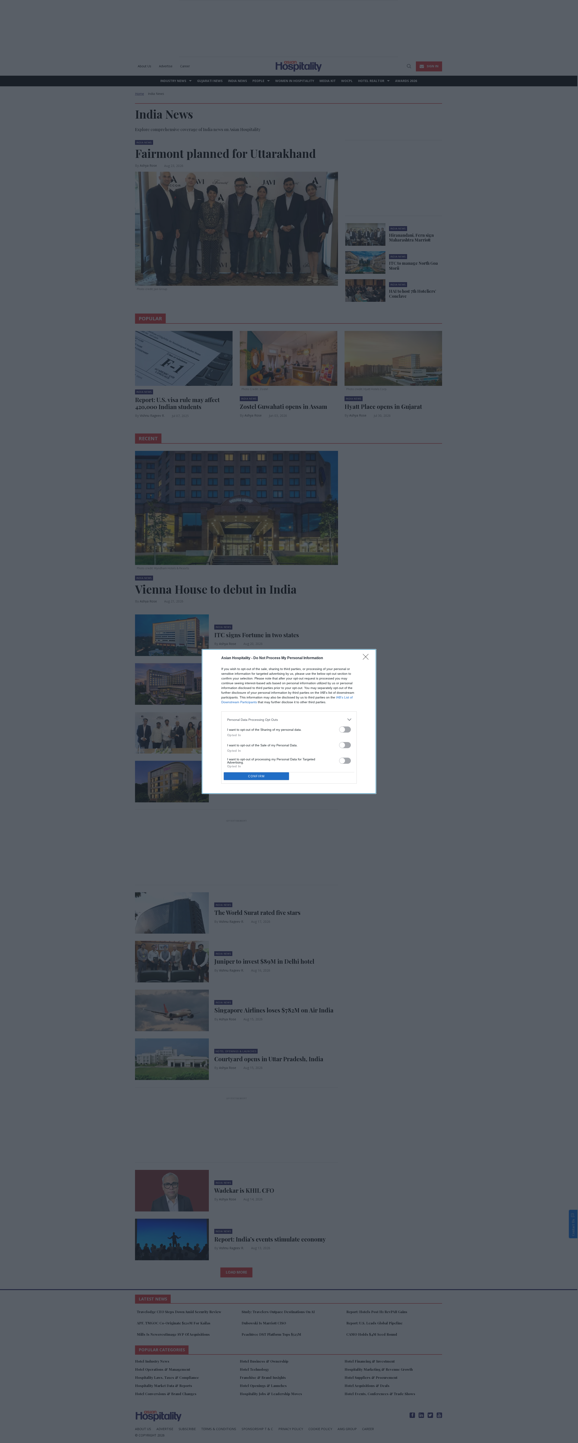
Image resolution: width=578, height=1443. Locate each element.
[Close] (367, 658)
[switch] (345, 729)
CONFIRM (256, 776)
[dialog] (289, 721)
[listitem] (289, 719)
